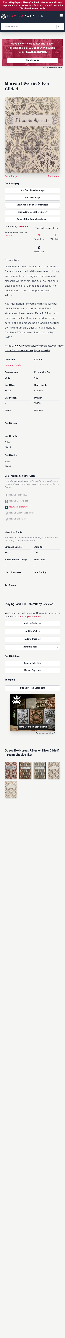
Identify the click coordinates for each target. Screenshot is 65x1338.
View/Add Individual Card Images (32, 205)
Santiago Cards (13, 365)
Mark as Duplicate (32, 670)
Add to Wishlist (32, 631)
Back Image (54, 176)
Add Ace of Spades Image (33, 190)
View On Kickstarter (18, 507)
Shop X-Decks (32, 61)
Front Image (11, 176)
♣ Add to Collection (33, 623)
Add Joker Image (33, 198)
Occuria (8, 235)
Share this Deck (30, 647)
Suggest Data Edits (32, 663)
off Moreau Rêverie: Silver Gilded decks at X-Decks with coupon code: (32, 48)
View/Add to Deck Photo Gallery (32, 212)
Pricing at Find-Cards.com (32, 688)
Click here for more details (32, 8)
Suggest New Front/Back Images (32, 219)
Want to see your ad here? (53, 67)
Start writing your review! (28, 617)
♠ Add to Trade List (32, 639)
